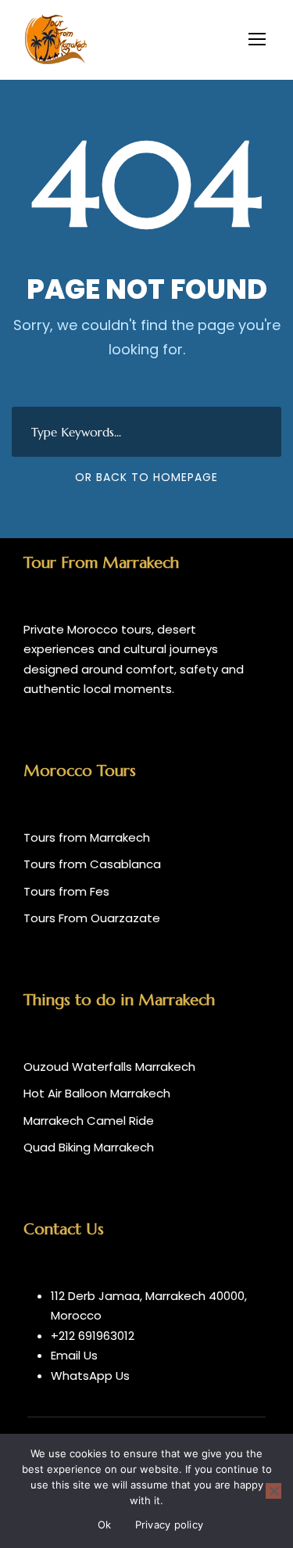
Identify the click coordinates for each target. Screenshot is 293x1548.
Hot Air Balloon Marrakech (96, 1093)
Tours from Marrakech (86, 837)
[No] (273, 1491)
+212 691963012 (92, 1335)
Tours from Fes (66, 891)
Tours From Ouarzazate (91, 918)
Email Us (74, 1355)
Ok (105, 1524)
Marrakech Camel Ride (88, 1120)
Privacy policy (169, 1524)
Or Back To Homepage (146, 477)
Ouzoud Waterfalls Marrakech (109, 1066)
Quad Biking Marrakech (88, 1147)
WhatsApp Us (90, 1375)
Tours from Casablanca (92, 864)
